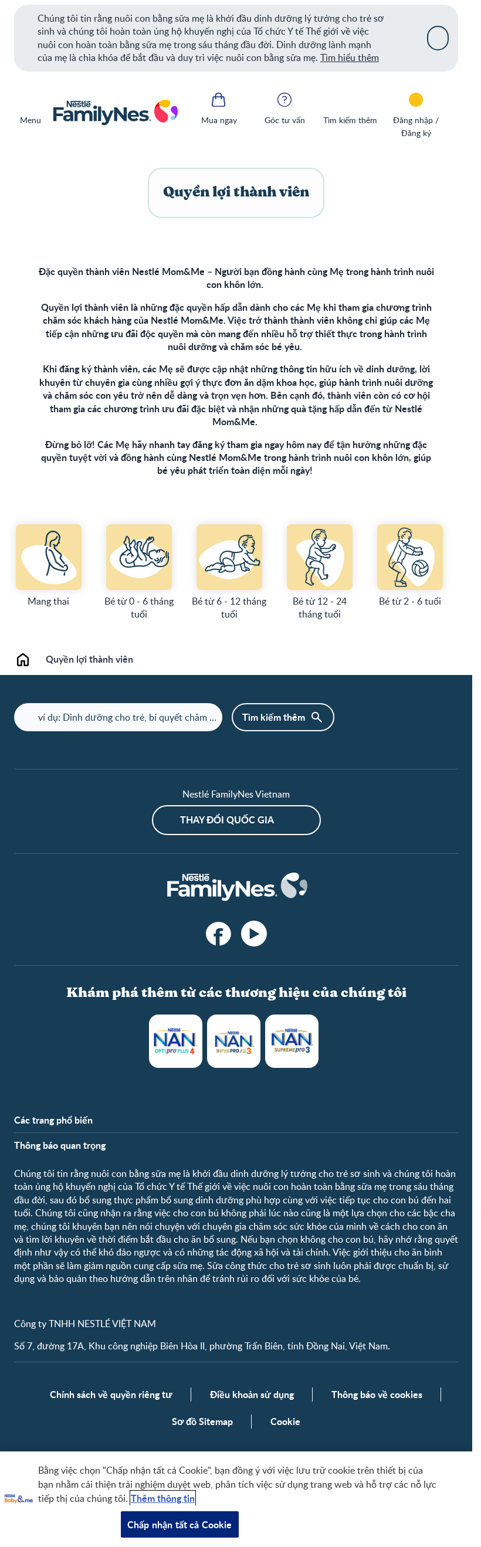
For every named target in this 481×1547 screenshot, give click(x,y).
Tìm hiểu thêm (349, 57)
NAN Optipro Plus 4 (175, 1041)
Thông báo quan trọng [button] (60, 1145)
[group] (49, 566)
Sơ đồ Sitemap (202, 1421)
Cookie (285, 1421)
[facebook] (219, 933)
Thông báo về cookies (376, 1394)
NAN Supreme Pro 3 (292, 1041)
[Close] (438, 38)
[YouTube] (254, 933)
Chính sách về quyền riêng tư (111, 1394)
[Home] (115, 113)
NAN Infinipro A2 (233, 1041)
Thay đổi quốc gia (227, 819)
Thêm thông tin (163, 1498)
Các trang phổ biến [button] (53, 1120)
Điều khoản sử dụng (252, 1394)
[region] (236, 1499)
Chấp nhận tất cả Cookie (179, 1524)
